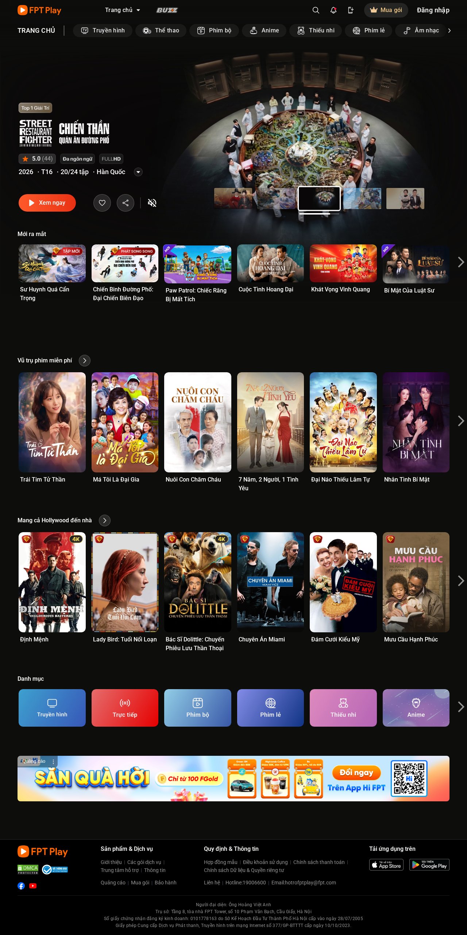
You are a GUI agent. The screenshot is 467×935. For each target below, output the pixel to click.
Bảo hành (166, 882)
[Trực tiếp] (125, 708)
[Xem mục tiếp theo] (449, 30)
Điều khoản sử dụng (265, 862)
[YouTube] (32, 885)
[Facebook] (21, 885)
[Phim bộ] (197, 708)
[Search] (316, 10)
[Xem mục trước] (73, 30)
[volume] (152, 202)
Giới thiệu (111, 862)
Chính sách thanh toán (319, 862)
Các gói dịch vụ (144, 862)
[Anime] (416, 708)
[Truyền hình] (52, 708)
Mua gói (140, 882)
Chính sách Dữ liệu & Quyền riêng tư (244, 870)
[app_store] (386, 864)
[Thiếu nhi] (343, 708)
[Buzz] (167, 10)
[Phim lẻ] (270, 708)
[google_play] (429, 864)
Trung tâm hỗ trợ (120, 870)
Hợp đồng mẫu (221, 862)
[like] (102, 203)
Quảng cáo (113, 882)
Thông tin (155, 870)
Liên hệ (212, 882)
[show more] (138, 172)
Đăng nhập (433, 10)
